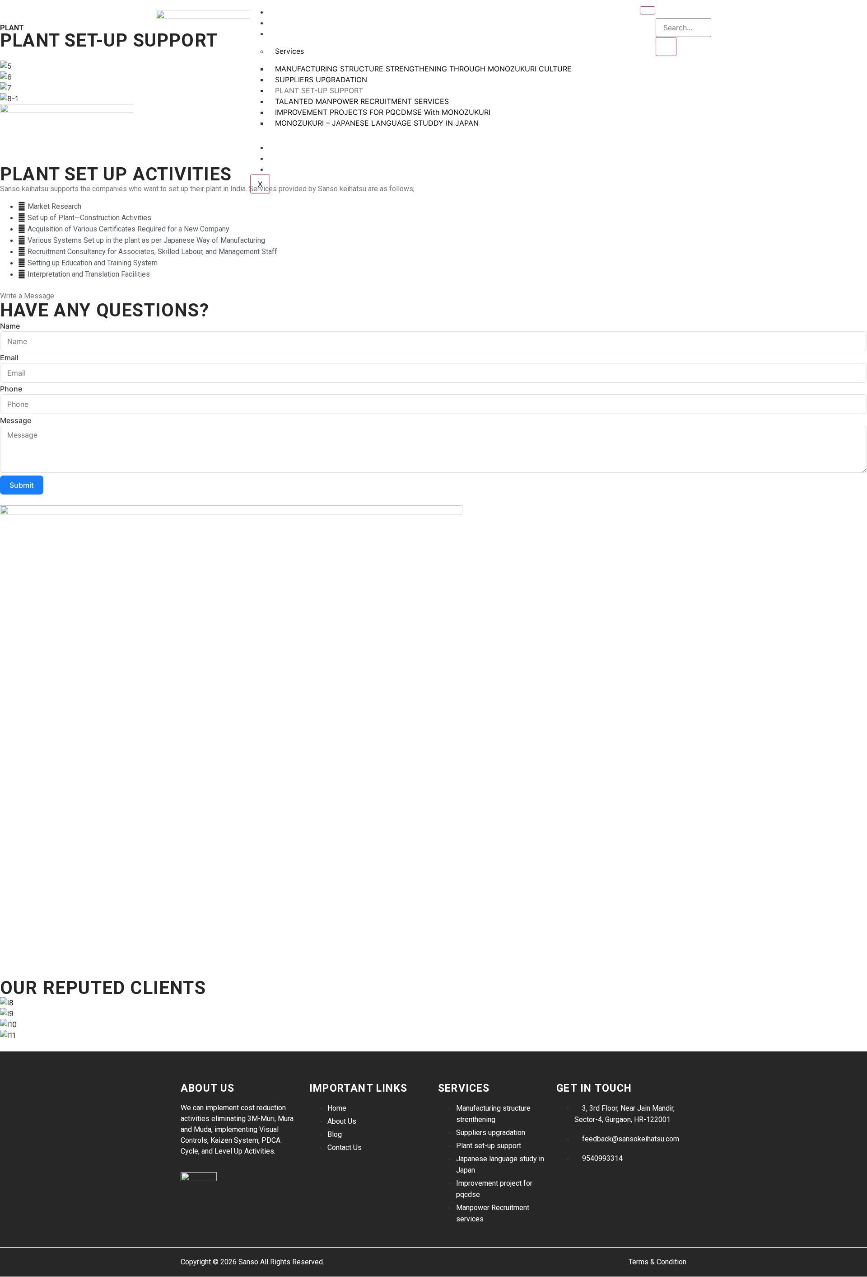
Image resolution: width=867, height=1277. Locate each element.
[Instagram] (567, 1184)
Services (289, 51)
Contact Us (296, 169)
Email (9, 357)
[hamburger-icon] (647, 10)
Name (10, 325)
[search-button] (666, 46)
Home (285, 12)
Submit (21, 485)
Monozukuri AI (303, 148)
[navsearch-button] (661, 9)
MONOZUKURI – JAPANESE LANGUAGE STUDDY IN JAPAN (377, 122)
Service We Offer (306, 34)
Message (15, 420)
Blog (284, 159)
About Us (292, 23)
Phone (11, 388)
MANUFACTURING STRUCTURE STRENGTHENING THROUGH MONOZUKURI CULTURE (423, 68)
